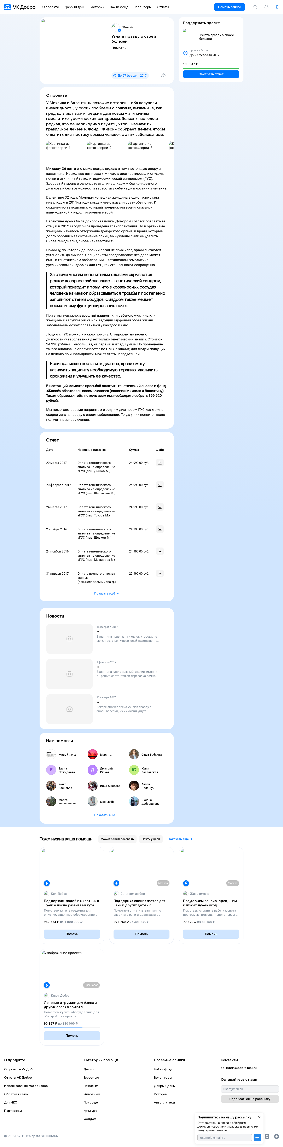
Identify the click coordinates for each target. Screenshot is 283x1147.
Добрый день (164, 1086)
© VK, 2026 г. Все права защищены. (31, 1136)
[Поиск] (256, 7)
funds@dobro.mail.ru (241, 1068)
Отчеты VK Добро (18, 1077)
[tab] (117, 839)
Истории (161, 1094)
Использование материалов (25, 1086)
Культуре (90, 1110)
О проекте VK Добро (20, 1069)
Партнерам (13, 1110)
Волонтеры (163, 1077)
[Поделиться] (163, 75)
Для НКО (10, 1102)
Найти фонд (163, 1069)
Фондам (89, 1119)
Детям (88, 1069)
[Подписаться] (257, 1137)
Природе (90, 1102)
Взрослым (91, 1077)
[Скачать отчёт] (160, 462)
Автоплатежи (164, 1102)
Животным (91, 1094)
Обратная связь (16, 1094)
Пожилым (90, 1086)
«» (98, 631)
